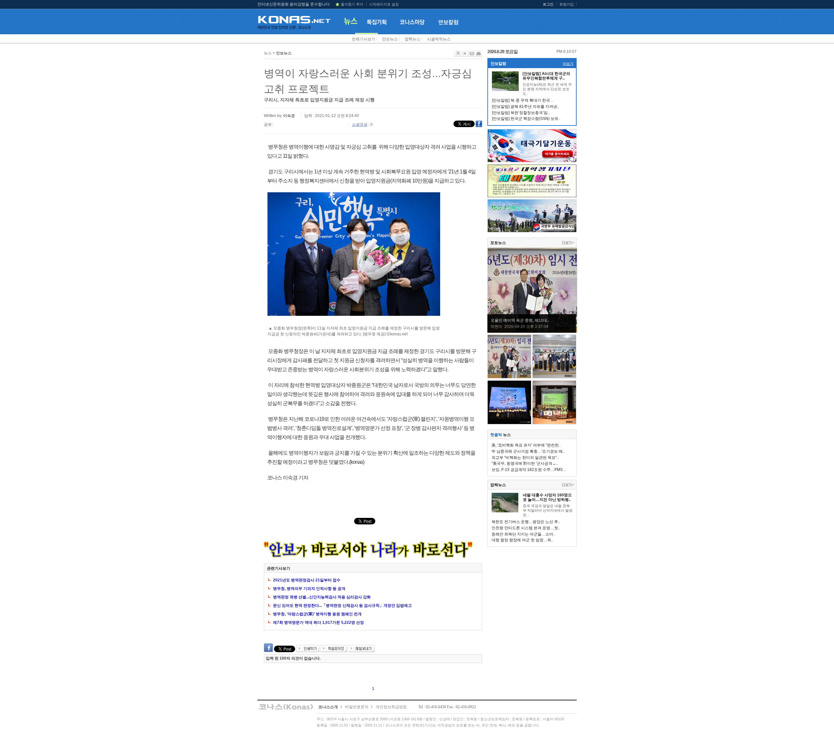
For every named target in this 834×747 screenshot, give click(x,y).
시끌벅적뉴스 (439, 39)
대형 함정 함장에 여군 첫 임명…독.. (522, 540)
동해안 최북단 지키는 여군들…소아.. (523, 534)
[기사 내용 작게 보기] (464, 55)
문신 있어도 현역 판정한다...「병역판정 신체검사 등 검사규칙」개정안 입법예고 (342, 605)
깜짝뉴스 (412, 39)
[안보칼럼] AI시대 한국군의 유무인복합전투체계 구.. (546, 76)
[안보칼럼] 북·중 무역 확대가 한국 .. (522, 100)
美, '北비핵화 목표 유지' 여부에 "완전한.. (526, 445)
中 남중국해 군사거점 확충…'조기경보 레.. (528, 451)
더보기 (568, 64)
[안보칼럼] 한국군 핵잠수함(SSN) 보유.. (526, 118)
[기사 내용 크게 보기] (457, 55)
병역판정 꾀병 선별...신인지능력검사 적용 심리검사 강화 (322, 597)
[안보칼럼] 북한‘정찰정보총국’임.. (521, 112)
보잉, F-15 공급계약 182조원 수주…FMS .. (529, 469)
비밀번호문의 (356, 707)
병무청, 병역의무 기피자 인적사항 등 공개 (309, 588)
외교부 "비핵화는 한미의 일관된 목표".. (525, 457)
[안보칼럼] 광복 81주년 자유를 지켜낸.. (525, 106)
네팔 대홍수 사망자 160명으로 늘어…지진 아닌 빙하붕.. (547, 497)
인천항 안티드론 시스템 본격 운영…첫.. (526, 528)
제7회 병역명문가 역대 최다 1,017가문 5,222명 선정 (318, 622)
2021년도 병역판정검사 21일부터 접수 (306, 580)
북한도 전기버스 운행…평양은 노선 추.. (526, 522)
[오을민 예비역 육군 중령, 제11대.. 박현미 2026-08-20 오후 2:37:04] (532, 331)
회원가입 (566, 4)
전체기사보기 (363, 39)
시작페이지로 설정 (384, 4)
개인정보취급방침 (391, 707)
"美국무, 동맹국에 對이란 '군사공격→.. (525, 463)
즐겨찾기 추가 (352, 4)
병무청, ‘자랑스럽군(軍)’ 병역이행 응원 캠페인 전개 (317, 614)
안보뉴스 (390, 39)
